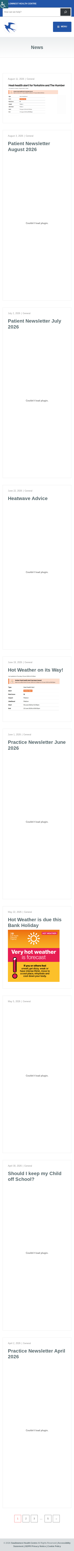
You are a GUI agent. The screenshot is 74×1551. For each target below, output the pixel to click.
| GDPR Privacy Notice (35, 1546)
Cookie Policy (54, 1546)
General (30, 79)
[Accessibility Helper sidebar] (4, 4)
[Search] (65, 12)
